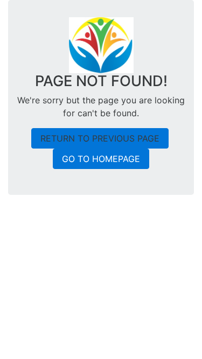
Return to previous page (99, 138)
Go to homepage (101, 158)
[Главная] (101, 44)
